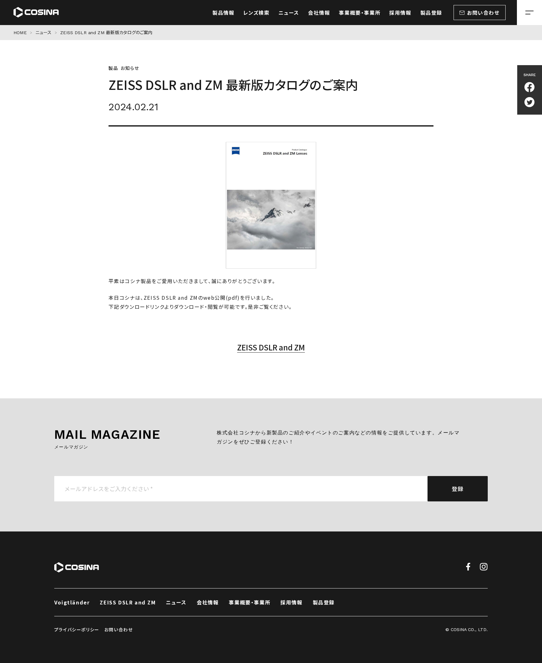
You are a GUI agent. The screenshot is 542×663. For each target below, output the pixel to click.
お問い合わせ (118, 629)
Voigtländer (72, 602)
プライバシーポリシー (76, 629)
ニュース (43, 32)
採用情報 (291, 602)
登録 (458, 488)
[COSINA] (36, 12)
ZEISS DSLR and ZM (271, 347)
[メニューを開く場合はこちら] (529, 12)
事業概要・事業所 (249, 602)
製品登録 (324, 602)
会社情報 (208, 602)
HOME (20, 32)
